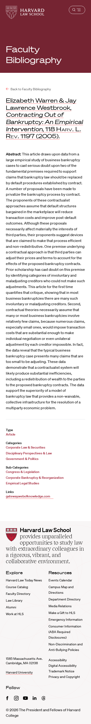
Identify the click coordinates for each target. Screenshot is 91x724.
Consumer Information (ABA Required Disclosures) (65, 632)
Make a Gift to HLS (62, 613)
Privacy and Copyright (64, 677)
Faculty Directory (18, 594)
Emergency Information (66, 619)
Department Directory (64, 599)
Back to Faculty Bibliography (30, 89)
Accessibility (58, 660)
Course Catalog (17, 587)
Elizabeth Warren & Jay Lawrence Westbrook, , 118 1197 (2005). (44, 118)
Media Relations (60, 606)
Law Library (14, 600)
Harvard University (19, 672)
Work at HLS (15, 614)
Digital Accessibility (63, 666)
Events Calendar (60, 580)
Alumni (11, 607)
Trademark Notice (61, 671)
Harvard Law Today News (24, 580)
